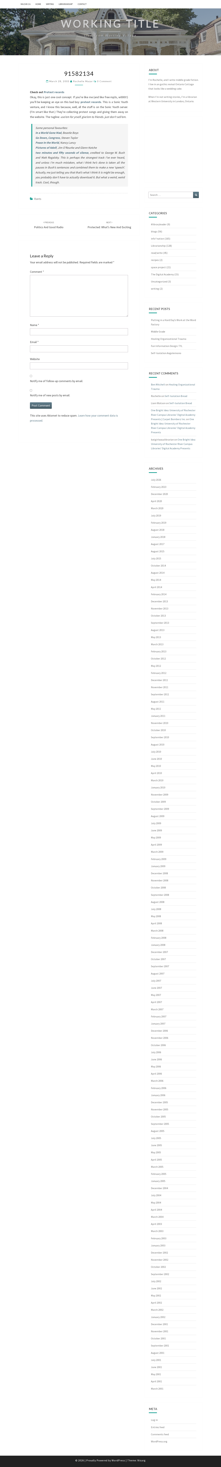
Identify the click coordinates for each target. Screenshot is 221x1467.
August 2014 (157, 572)
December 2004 (159, 1188)
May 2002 (156, 1295)
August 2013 (157, 630)
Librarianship (66, 4)
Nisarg (141, 1460)
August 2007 (157, 973)
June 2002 (156, 1288)
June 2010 (156, 758)
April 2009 (156, 844)
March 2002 (157, 1309)
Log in (154, 1419)
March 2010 (157, 780)
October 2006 (158, 1045)
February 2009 (158, 859)
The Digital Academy (162, 274)
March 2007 (157, 1009)
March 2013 (157, 644)
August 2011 (157, 701)
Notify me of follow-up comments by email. (56, 381)
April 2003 (156, 1224)
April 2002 (156, 1302)
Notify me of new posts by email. (50, 395)
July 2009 (156, 823)
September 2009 (160, 808)
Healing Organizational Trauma (168, 338)
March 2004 (157, 1216)
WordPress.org (159, 1441)
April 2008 (156, 923)
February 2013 (158, 651)
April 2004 (156, 1209)
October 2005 (158, 1116)
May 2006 (156, 1066)
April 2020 (156, 501)
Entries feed (157, 1427)
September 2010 (160, 737)
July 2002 (156, 1281)
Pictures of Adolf (45, 147)
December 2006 (159, 1030)
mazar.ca (26, 4)
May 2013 (156, 637)
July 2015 (156, 558)
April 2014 (156, 587)
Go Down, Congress (47, 138)
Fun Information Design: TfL (166, 346)
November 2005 (159, 1109)
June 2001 (156, 1367)
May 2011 (156, 708)
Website (35, 359)
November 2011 (159, 687)
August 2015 (157, 551)
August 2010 (157, 744)
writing (50, 4)
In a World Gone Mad (48, 133)
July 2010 (156, 751)
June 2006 (156, 1059)
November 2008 (159, 880)
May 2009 (156, 837)
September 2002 (160, 1274)
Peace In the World (47, 142)
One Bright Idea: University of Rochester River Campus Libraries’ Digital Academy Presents (173, 444)
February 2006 (158, 1088)
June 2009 (156, 830)
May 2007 (156, 995)
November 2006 (159, 1037)
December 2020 (159, 494)
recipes (155, 260)
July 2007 (156, 980)
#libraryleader (158, 224)
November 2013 (159, 608)
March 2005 (157, 1166)
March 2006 (157, 1080)
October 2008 (158, 887)
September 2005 (160, 1123)
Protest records (54, 92)
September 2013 (160, 622)
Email (34, 342)
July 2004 (156, 1195)
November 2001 (159, 1331)
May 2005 (156, 1152)
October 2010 (158, 730)
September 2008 (160, 894)
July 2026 (156, 479)
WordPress (118, 1460)
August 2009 (157, 816)
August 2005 (157, 1131)
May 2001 (156, 1374)
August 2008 (157, 902)
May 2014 (156, 579)
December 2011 (159, 680)
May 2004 (156, 1202)
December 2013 (159, 601)
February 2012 (158, 673)
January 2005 (158, 1181)
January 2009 (158, 866)
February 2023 (158, 486)
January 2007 (158, 1023)
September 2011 (160, 694)
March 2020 (157, 508)
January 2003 (158, 1245)
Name (34, 325)
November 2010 (159, 723)
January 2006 (158, 1095)
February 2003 (158, 1238)
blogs (154, 231)
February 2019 (158, 522)
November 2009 (159, 794)
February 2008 (158, 937)
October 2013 (158, 615)
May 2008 (156, 916)
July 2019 (156, 515)
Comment (37, 272)
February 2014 (158, 594)
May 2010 (156, 766)
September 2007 (160, 966)
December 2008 (159, 873)
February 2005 (158, 1173)
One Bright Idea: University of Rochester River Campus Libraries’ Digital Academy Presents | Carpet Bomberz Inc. (173, 415)
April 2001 (156, 1381)
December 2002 (159, 1252)
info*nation (157, 238)
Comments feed (160, 1434)
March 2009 (157, 851)
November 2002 (159, 1259)
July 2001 (156, 1360)
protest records (91, 102)
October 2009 (158, 801)
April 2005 (156, 1159)
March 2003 (157, 1231)
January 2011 (158, 715)
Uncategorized (159, 281)
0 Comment (104, 81)
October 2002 (158, 1266)
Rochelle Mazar (83, 81)
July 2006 (156, 1052)
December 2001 (159, 1324)
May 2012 (156, 665)
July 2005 (156, 1138)
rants (37, 199)
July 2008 (156, 909)
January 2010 (158, 787)
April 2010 (156, 773)
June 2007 (156, 987)
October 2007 (158, 959)
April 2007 (156, 1002)
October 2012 (158, 658)
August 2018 (157, 529)
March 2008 (157, 930)
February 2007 (158, 1016)
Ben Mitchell (158, 384)
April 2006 (156, 1073)
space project (158, 267)
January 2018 (158, 537)
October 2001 (158, 1338)
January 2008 (158, 944)
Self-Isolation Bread (176, 396)
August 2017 (157, 544)
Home (38, 4)
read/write (157, 252)
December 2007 (159, 952)
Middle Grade (158, 331)
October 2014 (158, 565)
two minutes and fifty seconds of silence (61, 153)
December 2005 (159, 1102)
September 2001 (160, 1345)
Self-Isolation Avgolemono (166, 353)
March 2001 (157, 1388)
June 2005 (156, 1145)
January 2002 (158, 1317)
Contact (82, 4)
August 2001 (157, 1352)
